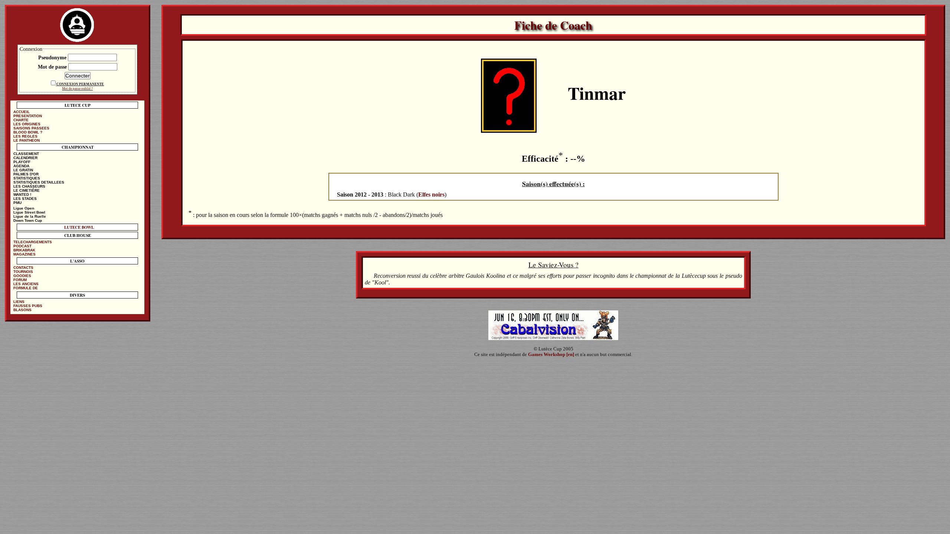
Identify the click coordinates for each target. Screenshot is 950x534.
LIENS (18, 302)
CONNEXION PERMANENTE (80, 84)
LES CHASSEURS (29, 186)
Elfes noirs (431, 194)
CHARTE (21, 120)
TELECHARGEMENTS (32, 242)
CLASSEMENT (26, 154)
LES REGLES (25, 136)
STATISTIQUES (26, 178)
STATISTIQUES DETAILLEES (38, 182)
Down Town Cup (27, 220)
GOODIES (22, 276)
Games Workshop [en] (551, 354)
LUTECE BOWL (79, 227)
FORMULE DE (25, 288)
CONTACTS (23, 268)
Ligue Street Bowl (29, 212)
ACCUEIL (21, 112)
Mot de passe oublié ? (77, 88)
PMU (17, 203)
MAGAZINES (24, 254)
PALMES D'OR (26, 174)
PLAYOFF (21, 162)
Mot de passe (53, 67)
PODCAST (22, 246)
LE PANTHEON (26, 140)
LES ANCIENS (26, 284)
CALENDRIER (25, 158)
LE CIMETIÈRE (26, 190)
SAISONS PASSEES (31, 128)
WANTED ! (22, 194)
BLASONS (22, 310)
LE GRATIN (23, 170)
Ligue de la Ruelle (29, 216)
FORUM (20, 280)
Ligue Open (23, 208)
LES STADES (25, 199)
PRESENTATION (27, 116)
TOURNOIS (23, 272)
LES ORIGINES (26, 124)
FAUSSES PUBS (27, 306)
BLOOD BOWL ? (27, 132)
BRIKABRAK (24, 250)
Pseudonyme (53, 57)
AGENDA (21, 166)
